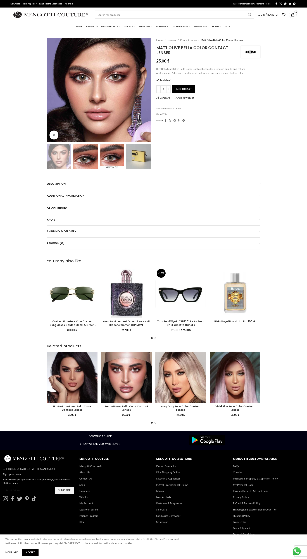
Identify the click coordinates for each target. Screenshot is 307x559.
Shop (82, 484)
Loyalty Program (88, 509)
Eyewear (171, 40)
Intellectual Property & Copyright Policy (255, 478)
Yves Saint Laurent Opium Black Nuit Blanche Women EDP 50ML (126, 323)
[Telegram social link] (294, 3)
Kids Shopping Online (168, 472)
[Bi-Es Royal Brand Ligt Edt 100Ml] (235, 293)
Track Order (239, 521)
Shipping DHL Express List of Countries (255, 509)
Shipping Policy (241, 515)
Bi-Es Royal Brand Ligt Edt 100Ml (235, 321)
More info (12, 552)
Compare (84, 490)
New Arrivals (163, 497)
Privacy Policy (241, 497)
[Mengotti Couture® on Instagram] (6, 500)
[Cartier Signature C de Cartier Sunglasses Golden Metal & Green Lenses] (72, 293)
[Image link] (207, 439)
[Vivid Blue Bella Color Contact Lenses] (235, 377)
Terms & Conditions (244, 534)
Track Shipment (241, 528)
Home (159, 40)
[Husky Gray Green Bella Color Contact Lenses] (72, 377)
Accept (30, 552)
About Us (84, 472)
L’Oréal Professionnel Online (172, 484)
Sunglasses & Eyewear (168, 515)
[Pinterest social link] (285, 3)
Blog (81, 521)
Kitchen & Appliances (168, 478)
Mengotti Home (263, 3)
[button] (51, 156)
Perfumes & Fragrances (169, 503)
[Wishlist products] (283, 14)
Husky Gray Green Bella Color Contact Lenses (72, 408)
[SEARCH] (250, 15)
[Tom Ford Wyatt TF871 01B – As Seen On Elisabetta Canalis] (180, 293)
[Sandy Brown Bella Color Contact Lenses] (126, 377)
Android (69, 3)
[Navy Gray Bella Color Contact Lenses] (180, 377)
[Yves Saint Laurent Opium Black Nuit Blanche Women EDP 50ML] (126, 293)
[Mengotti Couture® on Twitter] (20, 500)
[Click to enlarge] (53, 135)
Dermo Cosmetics (166, 466)
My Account (86, 503)
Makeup (160, 490)
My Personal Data (243, 484)
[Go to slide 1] (152, 338)
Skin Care (161, 509)
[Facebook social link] (276, 3)
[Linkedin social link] (290, 3)
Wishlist (84, 497)
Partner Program (88, 515)
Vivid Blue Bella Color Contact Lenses (235, 408)
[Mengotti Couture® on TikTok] (35, 500)
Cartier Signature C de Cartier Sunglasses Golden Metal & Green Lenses (72, 325)
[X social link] (280, 3)
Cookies (237, 472)
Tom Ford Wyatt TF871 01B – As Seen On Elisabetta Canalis (180, 323)
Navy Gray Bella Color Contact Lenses (181, 408)
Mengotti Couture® (90, 466)
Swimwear (162, 521)
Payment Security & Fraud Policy (251, 490)
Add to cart (184, 89)
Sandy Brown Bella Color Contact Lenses (126, 408)
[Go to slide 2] (155, 338)
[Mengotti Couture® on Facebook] (13, 500)
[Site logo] (50, 14)
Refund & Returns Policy (246, 503)
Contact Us (85, 478)
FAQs (236, 466)
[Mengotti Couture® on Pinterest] (27, 500)
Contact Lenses (188, 40)
